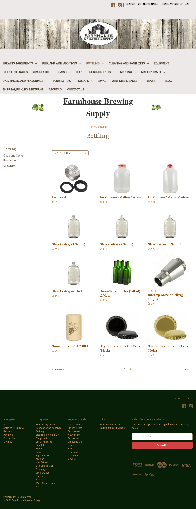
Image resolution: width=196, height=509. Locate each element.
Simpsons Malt (75, 441)
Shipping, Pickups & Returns (23, 89)
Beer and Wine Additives (60, 63)
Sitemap (7, 441)
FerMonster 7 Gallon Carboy (168, 197)
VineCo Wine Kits (77, 424)
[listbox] (76, 153)
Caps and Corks (13, 155)
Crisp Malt (73, 452)
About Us (55, 89)
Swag (102, 81)
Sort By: (58, 153)
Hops (79, 72)
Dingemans (74, 455)
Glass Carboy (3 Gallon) (68, 244)
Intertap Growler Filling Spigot (165, 297)
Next (187, 369)
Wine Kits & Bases (125, 81)
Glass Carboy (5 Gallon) (116, 244)
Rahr (70, 448)
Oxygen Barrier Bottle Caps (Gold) (168, 348)
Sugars (84, 81)
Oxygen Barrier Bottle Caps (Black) (120, 348)
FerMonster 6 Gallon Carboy (120, 197)
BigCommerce (23, 497)
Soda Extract (63, 81)
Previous (59, 369)
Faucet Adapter (63, 197)
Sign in (165, 4)
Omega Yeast (75, 428)
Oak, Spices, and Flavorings (23, 81)
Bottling (93, 63)
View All (72, 459)
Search (130, 4)
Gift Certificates (148, 4)
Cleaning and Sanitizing (127, 63)
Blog (168, 81)
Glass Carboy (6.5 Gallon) (69, 291)
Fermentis (73, 438)
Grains (62, 72)
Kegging (126, 72)
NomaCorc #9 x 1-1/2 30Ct (70, 346)
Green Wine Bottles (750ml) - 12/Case (121, 293)
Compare (73, 176)
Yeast (151, 81)
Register (177, 4)
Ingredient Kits (100, 72)
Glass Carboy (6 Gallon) (164, 244)
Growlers (9, 165)
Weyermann (74, 435)
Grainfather (42, 72)
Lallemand (73, 445)
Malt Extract (151, 72)
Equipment (162, 63)
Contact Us (75, 89)
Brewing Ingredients (18, 63)
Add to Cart (74, 182)
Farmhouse (74, 431)
